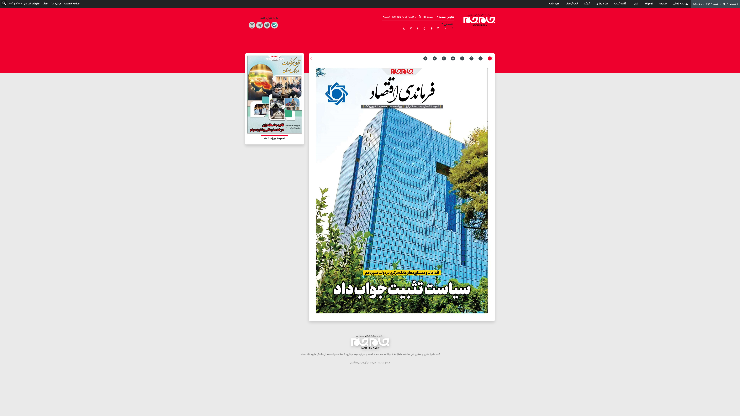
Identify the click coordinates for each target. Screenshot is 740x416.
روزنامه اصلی (680, 4)
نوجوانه (648, 4)
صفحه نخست (72, 4)
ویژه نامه (554, 4)
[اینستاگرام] (252, 25)
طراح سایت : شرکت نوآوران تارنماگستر (370, 363)
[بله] (274, 25)
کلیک (587, 4)
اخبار (45, 4)
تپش (635, 4)
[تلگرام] (259, 25)
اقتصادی (448, 24)
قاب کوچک (571, 4)
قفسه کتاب (620, 4)
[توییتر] (267, 25)
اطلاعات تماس (32, 4)
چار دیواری (602, 4)
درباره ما (56, 4)
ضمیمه (663, 4)
